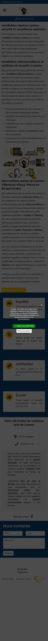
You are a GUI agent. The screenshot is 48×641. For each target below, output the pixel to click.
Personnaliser (24, 331)
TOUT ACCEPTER (25, 326)
